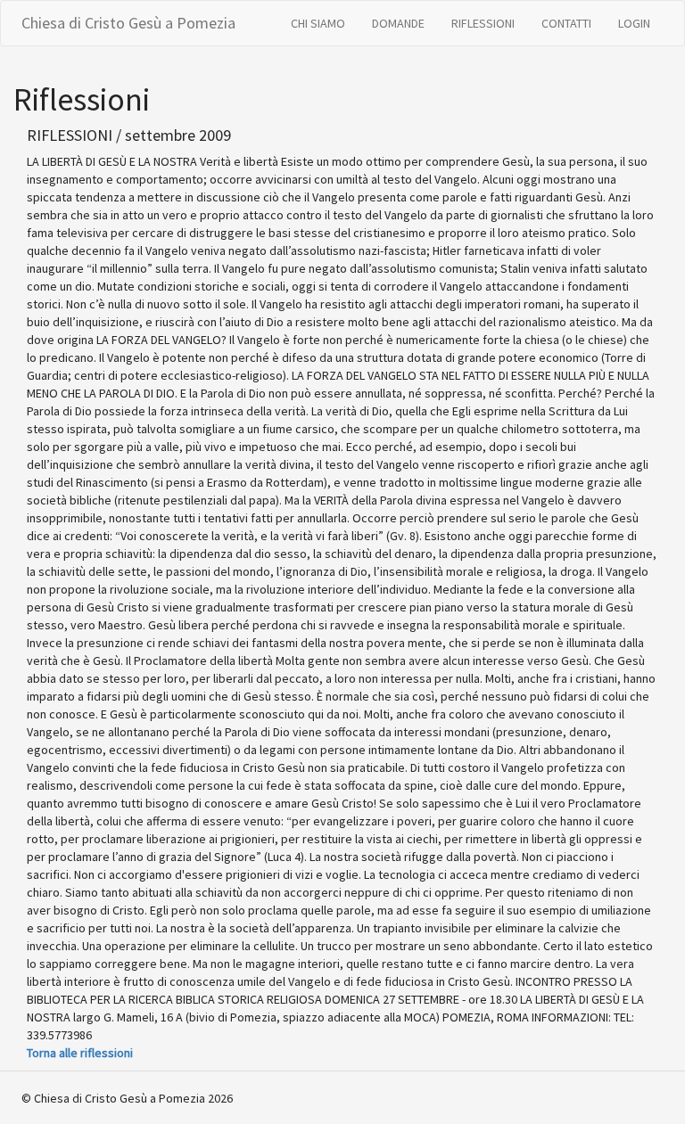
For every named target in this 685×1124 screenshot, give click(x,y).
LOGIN (634, 23)
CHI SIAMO (318, 23)
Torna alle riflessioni (80, 1053)
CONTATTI (566, 23)
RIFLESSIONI (483, 23)
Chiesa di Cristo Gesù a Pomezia (128, 22)
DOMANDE (398, 23)
